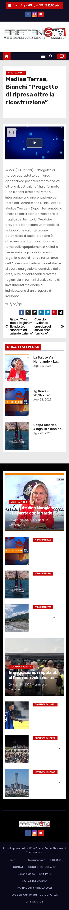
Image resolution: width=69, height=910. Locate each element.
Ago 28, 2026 (42, 366)
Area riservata (36, 860)
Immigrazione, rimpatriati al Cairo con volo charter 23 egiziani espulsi (33, 677)
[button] (51, 56)
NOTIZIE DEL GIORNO (34, 881)
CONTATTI (19, 867)
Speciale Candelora (24, 895)
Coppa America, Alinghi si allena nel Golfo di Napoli (47, 429)
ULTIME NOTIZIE (49, 895)
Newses (58, 848)
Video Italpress (16, 72)
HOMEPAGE (45, 874)
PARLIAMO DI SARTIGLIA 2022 (34, 888)
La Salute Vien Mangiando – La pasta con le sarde (47, 362)
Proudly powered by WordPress (23, 848)
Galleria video (26, 874)
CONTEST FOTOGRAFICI (42, 867)
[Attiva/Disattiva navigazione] (43, 56)
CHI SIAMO (54, 860)
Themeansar (34, 852)
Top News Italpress (21, 666)
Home (11, 860)
